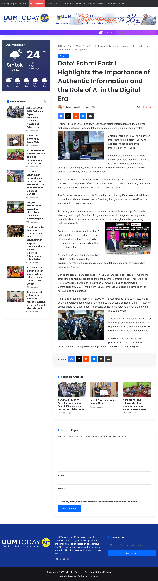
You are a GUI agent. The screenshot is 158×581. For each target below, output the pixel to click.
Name (61, 475)
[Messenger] (83, 116)
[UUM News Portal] (26, 18)
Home (63, 46)
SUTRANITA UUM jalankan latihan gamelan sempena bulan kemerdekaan (134, 405)
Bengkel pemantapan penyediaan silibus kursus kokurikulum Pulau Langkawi (35, 210)
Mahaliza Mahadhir (71, 107)
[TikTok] (71, 559)
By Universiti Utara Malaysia (98, 572)
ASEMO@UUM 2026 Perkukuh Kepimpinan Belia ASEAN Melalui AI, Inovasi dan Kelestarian (89, 3)
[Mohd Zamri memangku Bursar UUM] (104, 389)
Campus (71, 46)
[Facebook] (61, 116)
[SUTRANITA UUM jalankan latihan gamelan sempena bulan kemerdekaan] (137, 389)
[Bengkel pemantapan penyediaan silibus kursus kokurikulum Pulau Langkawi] (15, 207)
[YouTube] (64, 559)
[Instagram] (68, 559)
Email (61, 488)
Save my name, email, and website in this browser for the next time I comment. (99, 501)
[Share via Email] (90, 116)
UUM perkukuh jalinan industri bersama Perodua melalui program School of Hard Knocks (35, 300)
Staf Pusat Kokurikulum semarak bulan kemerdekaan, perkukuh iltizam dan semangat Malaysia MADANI (35, 183)
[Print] (108, 359)
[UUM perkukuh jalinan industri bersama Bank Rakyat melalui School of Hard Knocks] (15, 272)
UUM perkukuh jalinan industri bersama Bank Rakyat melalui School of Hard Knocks (34, 275)
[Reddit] (76, 116)
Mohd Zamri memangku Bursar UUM (103, 402)
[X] (68, 116)
